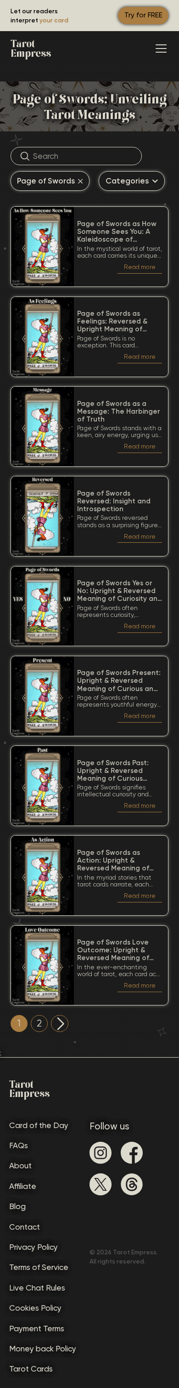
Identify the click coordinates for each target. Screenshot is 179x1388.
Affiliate (22, 1186)
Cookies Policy (35, 1307)
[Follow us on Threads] (132, 1184)
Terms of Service (38, 1267)
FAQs (18, 1145)
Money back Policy (42, 1348)
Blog (17, 1206)
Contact (24, 1226)
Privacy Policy (33, 1247)
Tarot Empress (31, 48)
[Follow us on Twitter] (101, 1184)
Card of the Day (38, 1125)
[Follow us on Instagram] (101, 1153)
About (20, 1165)
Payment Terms (36, 1328)
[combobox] (50, 181)
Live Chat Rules (37, 1287)
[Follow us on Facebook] (132, 1153)
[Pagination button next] (59, 1023)
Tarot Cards (31, 1368)
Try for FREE (143, 15)
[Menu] (161, 48)
